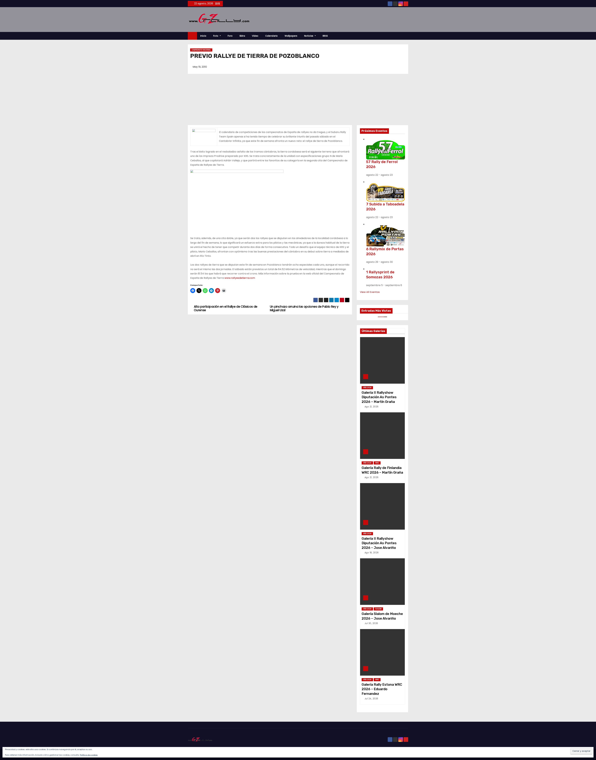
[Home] (192, 36)
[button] (407, 36)
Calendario (271, 35)
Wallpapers (291, 35)
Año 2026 (367, 387)
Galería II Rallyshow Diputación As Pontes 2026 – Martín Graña (379, 397)
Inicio (203, 35)
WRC (377, 463)
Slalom (378, 609)
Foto (216, 35)
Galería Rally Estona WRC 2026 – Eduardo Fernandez (382, 689)
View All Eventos (370, 292)
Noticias (309, 35)
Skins (242, 35)
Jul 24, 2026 (371, 698)
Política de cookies (89, 755)
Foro (230, 35)
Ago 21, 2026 (372, 406)
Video (255, 35)
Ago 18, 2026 (372, 552)
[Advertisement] (298, 101)
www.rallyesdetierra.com (239, 278)
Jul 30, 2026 (371, 623)
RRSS (325, 35)
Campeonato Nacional (201, 50)
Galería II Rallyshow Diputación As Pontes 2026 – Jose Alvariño (379, 543)
